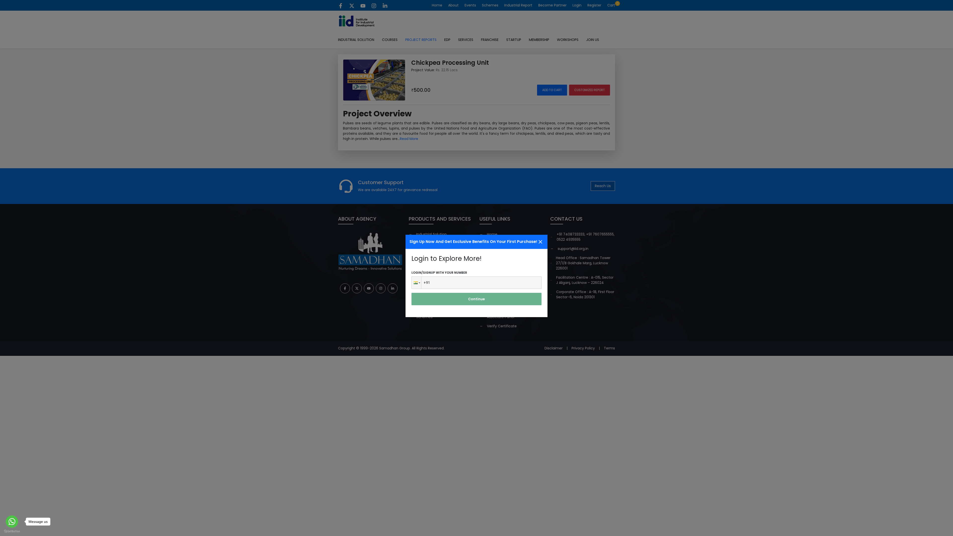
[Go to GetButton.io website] (12, 531)
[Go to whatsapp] (12, 521)
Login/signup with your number (439, 272)
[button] (416, 283)
